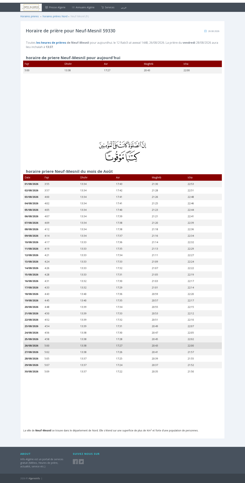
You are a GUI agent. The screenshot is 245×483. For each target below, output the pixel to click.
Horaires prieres (29, 16)
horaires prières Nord (55, 16)
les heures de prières (51, 43)
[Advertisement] (122, 109)
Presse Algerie (56, 7)
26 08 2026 (213, 31)
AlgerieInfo (34, 478)
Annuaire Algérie (85, 7)
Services (109, 7)
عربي (124, 7)
